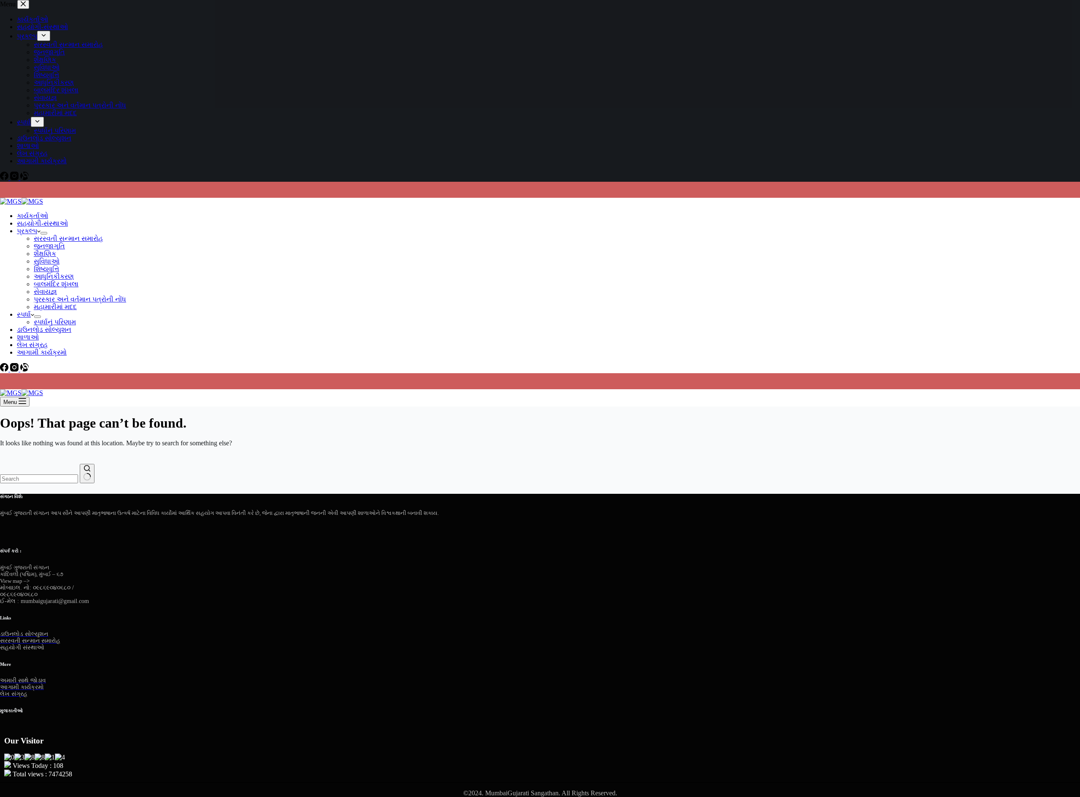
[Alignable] (24, 369)
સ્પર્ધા (24, 314)
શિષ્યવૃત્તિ (46, 268)
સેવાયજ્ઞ (45, 291)
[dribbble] (24, 527)
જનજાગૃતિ (49, 246)
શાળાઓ (28, 337)
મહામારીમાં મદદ (55, 306)
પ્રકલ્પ (27, 230)
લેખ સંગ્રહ (32, 344)
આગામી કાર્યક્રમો (42, 352)
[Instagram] (15, 369)
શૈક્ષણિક (45, 253)
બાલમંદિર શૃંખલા (56, 284)
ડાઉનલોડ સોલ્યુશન (44, 329)
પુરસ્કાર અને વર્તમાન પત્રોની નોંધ (80, 299)
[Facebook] (5, 369)
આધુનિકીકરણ (54, 276)
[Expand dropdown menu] (43, 233)
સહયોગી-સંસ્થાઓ (42, 223)
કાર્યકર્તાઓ (32, 215)
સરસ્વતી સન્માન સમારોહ (68, 238)
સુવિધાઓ (46, 261)
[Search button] (87, 473)
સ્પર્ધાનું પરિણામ (55, 322)
